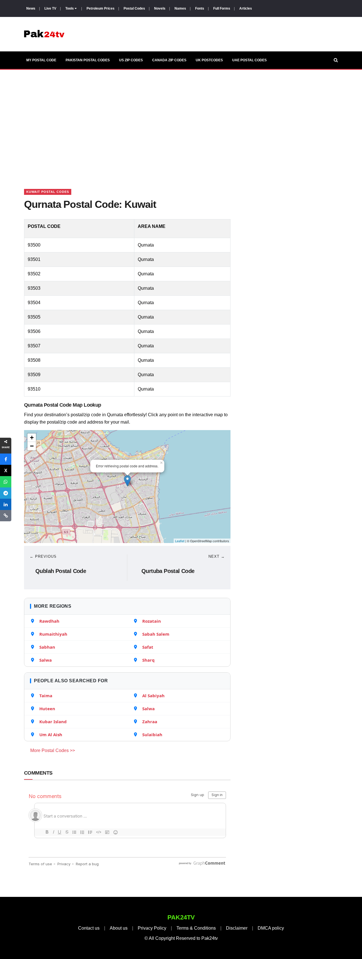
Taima (45, 695)
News (30, 8)
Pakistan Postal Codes (88, 60)
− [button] (32, 446)
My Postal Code (41, 60)
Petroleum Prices (101, 8)
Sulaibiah (152, 734)
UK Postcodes (209, 60)
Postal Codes (134, 8)
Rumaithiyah (53, 634)
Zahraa (149, 721)
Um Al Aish (50, 734)
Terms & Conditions (196, 928)
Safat (147, 647)
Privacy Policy (152, 928)
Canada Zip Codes (169, 60)
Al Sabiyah (153, 695)
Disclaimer (236, 928)
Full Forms (221, 8)
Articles (245, 8)
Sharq (148, 660)
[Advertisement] (181, 122)
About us (119, 928)
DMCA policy (271, 928)
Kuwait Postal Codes (47, 191)
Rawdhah (49, 621)
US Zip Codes (131, 60)
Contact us (89, 928)
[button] (5, 459)
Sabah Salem (155, 634)
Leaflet (179, 541)
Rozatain (151, 621)
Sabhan (47, 647)
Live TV (50, 8)
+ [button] (32, 437)
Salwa (45, 660)
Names (180, 8)
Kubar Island (53, 721)
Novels (159, 8)
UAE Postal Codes (249, 60)
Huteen (47, 708)
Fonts (199, 8)
